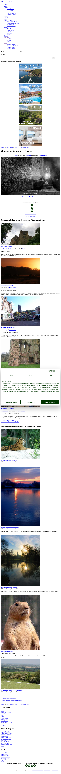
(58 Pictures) (10, 651)
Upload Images (4, 718)
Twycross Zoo (4, 651)
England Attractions (6, 737)
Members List (4, 719)
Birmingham (4, 408)
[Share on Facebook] (32, 206)
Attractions (6, 27)
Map (30, 214)
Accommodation (8, 38)
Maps (5, 19)
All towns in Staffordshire (7, 420)
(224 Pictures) (10, 408)
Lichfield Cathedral (5, 587)
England (3, 147)
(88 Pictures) (18, 690)
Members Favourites (12, 11)
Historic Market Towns (13, 23)
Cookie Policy (55, 770)
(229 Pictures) (9, 285)
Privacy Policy (47, 770)
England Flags (4, 760)
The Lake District (5, 741)
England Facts (4, 754)
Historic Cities (10, 24)
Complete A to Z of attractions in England (11, 700)
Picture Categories (5, 743)
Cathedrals (9, 33)
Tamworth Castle (24, 147)
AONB (9, 28)
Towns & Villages (8, 20)
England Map (4, 761)
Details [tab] (30, 375)
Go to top (3, 767)
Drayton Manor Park (6, 460)
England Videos (11, 47)
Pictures (6, 7)
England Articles (11, 44)
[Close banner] (58, 370)
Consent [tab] (10, 375)
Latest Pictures (10, 9)
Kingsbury (3, 285)
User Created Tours (12, 13)
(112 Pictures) (13, 587)
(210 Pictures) (15, 527)
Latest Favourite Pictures (7, 722)
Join (2, 715)
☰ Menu (6, 4)
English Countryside (6, 739)
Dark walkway (27, 193)
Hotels (8, 41)
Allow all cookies (49, 402)
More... (9, 34)
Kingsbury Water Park (6, 527)
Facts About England (12, 45)
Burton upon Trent (5, 327)
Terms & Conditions (37, 770)
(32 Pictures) (9, 246)
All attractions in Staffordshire (8, 698)
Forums (2, 723)
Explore (6, 17)
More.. (5, 43)
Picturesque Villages (12, 21)
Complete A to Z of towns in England (10, 422)
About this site (4, 713)
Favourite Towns (11, 26)
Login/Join (6, 37)
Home (5, 6)
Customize (30, 402)
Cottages (9, 40)
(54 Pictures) (13, 327)
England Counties (5, 732)
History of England (5, 757)
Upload (6, 16)
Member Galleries (11, 14)
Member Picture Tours (6, 744)
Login (2, 716)
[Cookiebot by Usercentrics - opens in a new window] (48, 371)
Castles (9, 31)
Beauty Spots (10, 30)
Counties (6, 36)
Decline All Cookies (11, 402)
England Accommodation (7, 712)
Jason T (36, 193)
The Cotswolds (4, 740)
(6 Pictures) (14, 460)
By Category (10, 10)
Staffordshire (9, 147)
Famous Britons (5, 758)
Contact (3, 725)
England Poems (11, 48)
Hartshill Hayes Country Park (8, 690)
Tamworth (16, 147)
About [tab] (50, 375)
